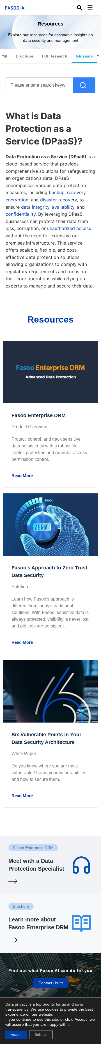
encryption (17, 200)
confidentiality (21, 214)
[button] (94, 8)
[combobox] (39, 85)
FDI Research (54, 56)
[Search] (84, 85)
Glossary (84, 56)
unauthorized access (69, 228)
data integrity (35, 207)
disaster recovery (58, 200)
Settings (41, 1035)
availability (63, 207)
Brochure (24, 56)
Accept (16, 1035)
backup (57, 192)
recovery (76, 192)
